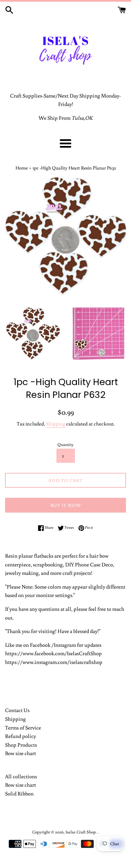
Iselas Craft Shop (81, 831)
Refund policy (20, 736)
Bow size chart (20, 753)
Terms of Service (23, 727)
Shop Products (21, 744)
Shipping (55, 423)
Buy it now (65, 505)
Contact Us (17, 710)
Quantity (65, 444)
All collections (21, 776)
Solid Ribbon (19, 793)
